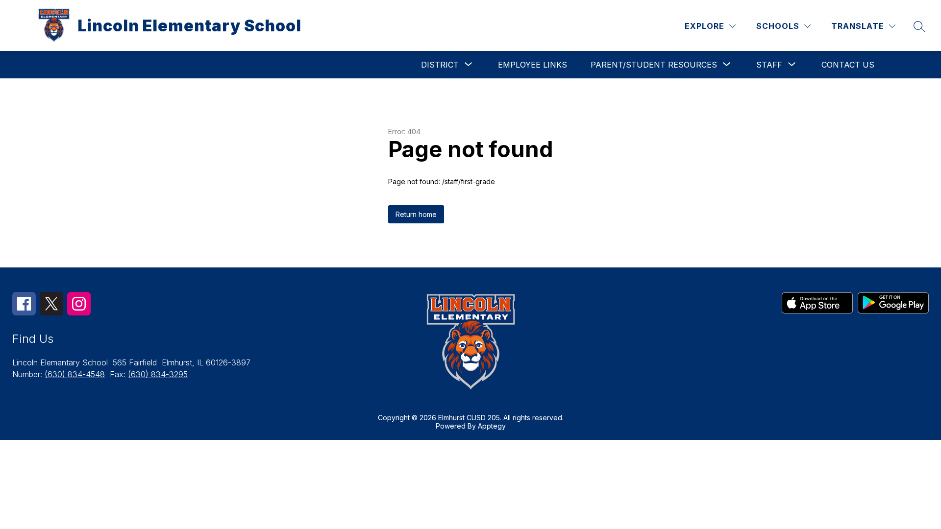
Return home (416, 214)
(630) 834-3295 (158, 374)
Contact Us (847, 65)
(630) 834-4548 (75, 374)
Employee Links (532, 65)
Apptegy (492, 426)
